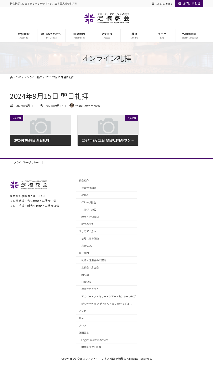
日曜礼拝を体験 (90, 238)
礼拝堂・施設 (88, 209)
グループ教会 (88, 202)
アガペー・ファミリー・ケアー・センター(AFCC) (108, 296)
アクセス (84, 310)
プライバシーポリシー (26, 162)
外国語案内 (85, 332)
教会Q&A (86, 245)
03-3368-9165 (164, 3)
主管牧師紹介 (88, 187)
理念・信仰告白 (90, 216)
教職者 (85, 195)
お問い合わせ (191, 3)
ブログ (82, 325)
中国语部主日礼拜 (91, 347)
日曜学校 (86, 281)
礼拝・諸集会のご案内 (93, 260)
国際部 (85, 274)
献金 (81, 318)
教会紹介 (84, 180)
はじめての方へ (87, 231)
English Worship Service (94, 339)
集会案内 (84, 253)
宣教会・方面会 (90, 267)
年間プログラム (90, 289)
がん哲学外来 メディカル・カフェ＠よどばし (106, 303)
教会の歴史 (87, 224)
